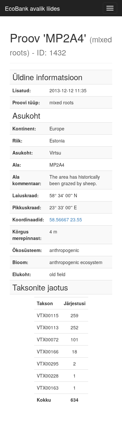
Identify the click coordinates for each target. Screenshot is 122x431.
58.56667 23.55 (65, 219)
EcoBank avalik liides (32, 8)
